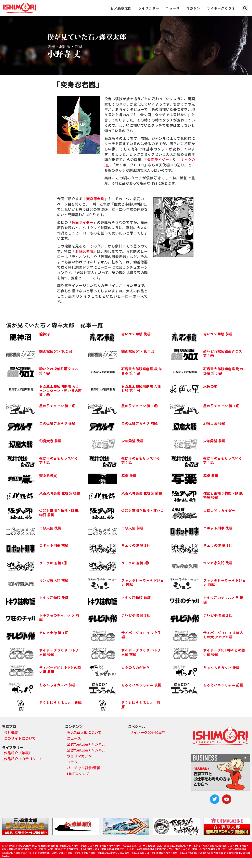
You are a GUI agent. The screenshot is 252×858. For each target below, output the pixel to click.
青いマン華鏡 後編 (136, 333)
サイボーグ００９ (221, 8)
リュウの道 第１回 (218, 545)
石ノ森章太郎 (121, 8)
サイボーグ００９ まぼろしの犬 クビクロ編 (223, 635)
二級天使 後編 (50, 527)
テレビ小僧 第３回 (136, 615)
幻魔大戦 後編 (214, 423)
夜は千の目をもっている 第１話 (222, 460)
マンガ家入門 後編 (218, 562)
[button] (245, 8)
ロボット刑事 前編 (54, 545)
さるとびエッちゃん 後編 (141, 684)
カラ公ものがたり (135, 667)
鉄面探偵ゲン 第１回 (137, 351)
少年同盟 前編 (214, 440)
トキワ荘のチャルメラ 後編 (223, 599)
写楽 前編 (210, 475)
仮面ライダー (158, 159)
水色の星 (210, 386)
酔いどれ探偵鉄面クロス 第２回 (222, 353)
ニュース (173, 8)
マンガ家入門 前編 (54, 580)
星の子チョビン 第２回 (139, 405)
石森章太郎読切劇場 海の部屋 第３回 (223, 371)
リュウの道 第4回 (53, 562)
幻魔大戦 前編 (50, 440)
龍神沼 (44, 333)
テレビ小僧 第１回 (54, 632)
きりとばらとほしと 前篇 (140, 704)
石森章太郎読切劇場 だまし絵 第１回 (141, 388)
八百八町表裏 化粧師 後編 (59, 493)
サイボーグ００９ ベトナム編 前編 (141, 652)
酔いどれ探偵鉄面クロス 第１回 (58, 371)
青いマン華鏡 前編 (218, 333)
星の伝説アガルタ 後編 (57, 423)
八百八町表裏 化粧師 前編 (141, 493)
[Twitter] (214, 799)
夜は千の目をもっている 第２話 (140, 460)
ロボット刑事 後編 (218, 527)
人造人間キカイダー (219, 510)
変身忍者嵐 (95, 198)
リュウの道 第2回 (135, 562)
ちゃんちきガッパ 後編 (221, 667)
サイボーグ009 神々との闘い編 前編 (60, 669)
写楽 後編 (128, 475)
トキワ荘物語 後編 (54, 597)
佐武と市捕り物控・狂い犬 (142, 510)
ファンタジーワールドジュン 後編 (142, 582)
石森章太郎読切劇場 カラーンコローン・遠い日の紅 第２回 (60, 390)
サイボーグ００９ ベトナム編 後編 (59, 652)
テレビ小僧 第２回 (218, 615)
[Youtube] (226, 799)
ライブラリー (148, 8)
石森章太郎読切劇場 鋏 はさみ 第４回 (141, 371)
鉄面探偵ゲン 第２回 (55, 351)
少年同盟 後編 (132, 440)
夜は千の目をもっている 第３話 (58, 460)
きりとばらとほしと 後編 (60, 702)
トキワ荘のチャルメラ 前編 (59, 617)
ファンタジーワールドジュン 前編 (224, 582)
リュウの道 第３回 (136, 545)
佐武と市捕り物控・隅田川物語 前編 (60, 512)
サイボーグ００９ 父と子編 (141, 635)
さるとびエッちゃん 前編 (223, 684)
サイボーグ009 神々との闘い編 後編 (224, 652)
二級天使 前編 (132, 527)
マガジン (193, 8)
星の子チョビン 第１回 (221, 405)
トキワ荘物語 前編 (136, 597)
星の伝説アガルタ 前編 (139, 423)
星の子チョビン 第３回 (57, 405)
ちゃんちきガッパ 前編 (57, 684)
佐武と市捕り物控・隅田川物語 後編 (224, 495)
